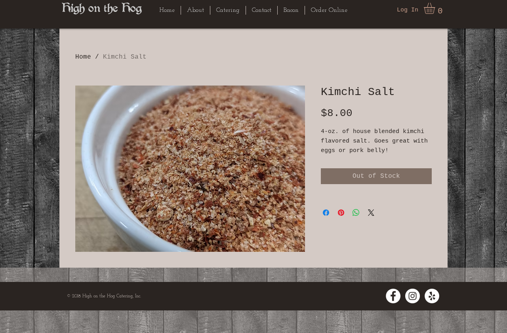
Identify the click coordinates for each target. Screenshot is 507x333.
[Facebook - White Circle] (393, 296)
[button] (436, 8)
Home (83, 57)
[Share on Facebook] (326, 212)
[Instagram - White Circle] (412, 296)
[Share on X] (371, 212)
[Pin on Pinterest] (341, 212)
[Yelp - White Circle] (432, 296)
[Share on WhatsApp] (356, 212)
